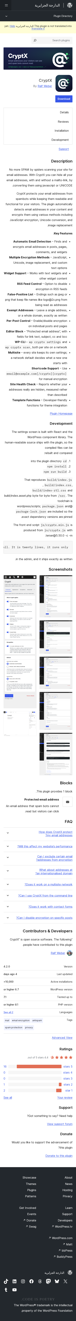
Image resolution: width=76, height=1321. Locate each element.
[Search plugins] (35, 40)
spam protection (13, 1027)
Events (31, 1214)
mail (7, 1020)
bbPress (65, 1250)
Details (64, 112)
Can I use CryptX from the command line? (45, 895)
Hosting (67, 1190)
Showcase (29, 1177)
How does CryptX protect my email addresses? (55, 833)
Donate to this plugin (58, 1155)
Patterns (30, 1196)
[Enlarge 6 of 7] (32, 580)
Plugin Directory (63, 15)
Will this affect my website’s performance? (44, 846)
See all (8, 1097)
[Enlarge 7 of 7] (32, 716)
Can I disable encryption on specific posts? (44, 918)
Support (64, 149)
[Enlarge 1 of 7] (67, 580)
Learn (68, 1208)
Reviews (63, 121)
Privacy (67, 1196)
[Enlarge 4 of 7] (67, 696)
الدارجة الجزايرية (54, 1272)
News (68, 1184)
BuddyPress (62, 1256)
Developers (65, 1220)
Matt (67, 1244)
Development (60, 140)
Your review (64, 1097)
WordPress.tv (61, 1226)
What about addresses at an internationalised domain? (53, 871)
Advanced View (62, 1037)
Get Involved (27, 1208)
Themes (31, 1184)
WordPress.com (60, 1238)
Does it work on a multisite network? (48, 884)
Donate (29, 1220)
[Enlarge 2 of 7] (67, 625)
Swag (30, 1226)
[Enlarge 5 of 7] (67, 737)
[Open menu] (5, 5)
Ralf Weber (45, 86)
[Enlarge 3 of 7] (67, 661)
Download (64, 98)
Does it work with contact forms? (50, 906)
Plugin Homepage (61, 413)
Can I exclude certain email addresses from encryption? (54, 858)
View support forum (59, 1124)
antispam (37, 1020)
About (68, 1177)
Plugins (31, 1190)
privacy (29, 1027)
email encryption (21, 1020)
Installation (62, 130)
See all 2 (8, 1012)
